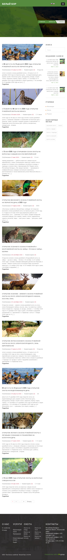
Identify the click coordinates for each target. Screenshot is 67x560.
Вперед (29, 501)
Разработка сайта (51, 554)
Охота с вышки (50, 129)
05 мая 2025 (15, 484)
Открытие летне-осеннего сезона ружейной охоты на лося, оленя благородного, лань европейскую (21, 343)
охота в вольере (51, 136)
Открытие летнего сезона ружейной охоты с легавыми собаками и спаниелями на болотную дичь (21, 435)
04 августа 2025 (16, 394)
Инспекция (50, 106)
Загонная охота (51, 125)
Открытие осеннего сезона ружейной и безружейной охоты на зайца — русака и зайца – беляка (22, 249)
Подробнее (5, 84)
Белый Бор (9, 4)
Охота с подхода (51, 132)
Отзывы (4, 530)
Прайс (15, 542)
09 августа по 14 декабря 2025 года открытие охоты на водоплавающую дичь (20, 389)
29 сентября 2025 (16, 255)
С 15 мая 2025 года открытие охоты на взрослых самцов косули (22, 479)
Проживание (17, 534)
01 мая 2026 (15, 157)
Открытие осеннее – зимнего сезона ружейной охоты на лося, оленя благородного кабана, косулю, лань (22, 296)
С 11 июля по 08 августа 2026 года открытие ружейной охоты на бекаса (20, 110)
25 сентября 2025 (16, 302)
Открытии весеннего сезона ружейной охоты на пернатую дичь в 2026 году (22, 201)
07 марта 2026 (15, 206)
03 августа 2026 (16, 70)
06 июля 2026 (15, 114)
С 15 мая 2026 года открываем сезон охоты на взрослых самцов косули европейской (21, 153)
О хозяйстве (6, 528)
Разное (49, 114)
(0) (34, 70)
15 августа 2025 (16, 349)
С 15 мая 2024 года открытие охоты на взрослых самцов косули (52, 62)
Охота (49, 110)
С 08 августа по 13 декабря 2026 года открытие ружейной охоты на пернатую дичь (21, 65)
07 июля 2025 (15, 441)
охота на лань (50, 139)
